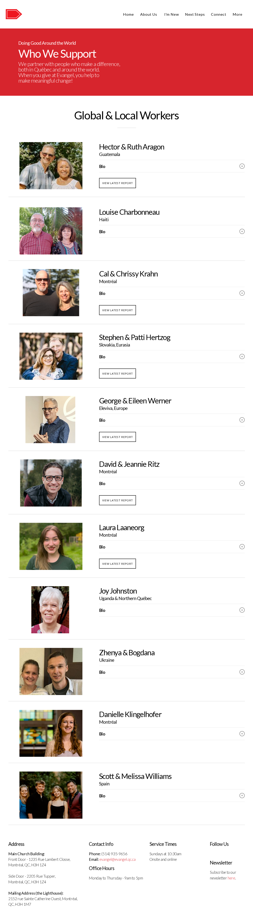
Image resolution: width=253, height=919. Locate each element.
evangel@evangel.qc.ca (117, 859)
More (238, 14)
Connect (218, 14)
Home (128, 14)
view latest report (117, 310)
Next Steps (195, 14)
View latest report (117, 183)
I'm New (171, 14)
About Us (149, 14)
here (231, 878)
